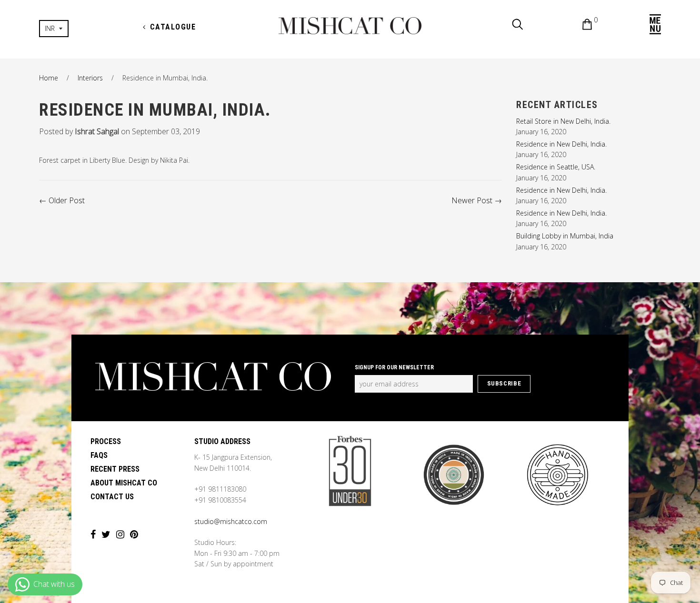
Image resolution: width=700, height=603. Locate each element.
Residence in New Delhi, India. (561, 143)
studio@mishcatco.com (230, 521)
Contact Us (112, 496)
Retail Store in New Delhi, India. (563, 121)
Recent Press (115, 469)
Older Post (67, 200)
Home (48, 77)
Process (105, 441)
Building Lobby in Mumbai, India (564, 235)
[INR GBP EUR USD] (85, 28)
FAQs (99, 455)
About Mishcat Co (123, 482)
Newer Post (471, 200)
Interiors (90, 77)
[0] (580, 26)
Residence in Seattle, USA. (555, 166)
